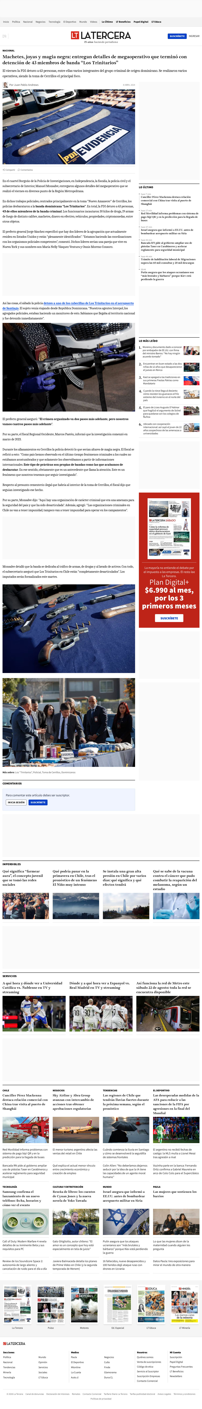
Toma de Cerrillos (51, 772)
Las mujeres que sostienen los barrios (175, 1194)
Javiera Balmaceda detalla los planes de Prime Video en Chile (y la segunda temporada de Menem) (75, 1265)
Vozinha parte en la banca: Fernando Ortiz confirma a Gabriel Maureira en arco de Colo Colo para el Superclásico (176, 1169)
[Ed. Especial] (118, 1323)
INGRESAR (194, 36)
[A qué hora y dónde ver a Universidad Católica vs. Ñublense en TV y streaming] (34, 1014)
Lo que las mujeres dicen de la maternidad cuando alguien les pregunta (171, 1245)
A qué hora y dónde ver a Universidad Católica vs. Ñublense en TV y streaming (32, 988)
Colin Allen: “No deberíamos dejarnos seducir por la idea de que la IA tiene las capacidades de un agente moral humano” (125, 1171)
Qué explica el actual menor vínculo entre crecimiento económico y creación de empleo (74, 1169)
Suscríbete (39, 802)
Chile (6, 1090)
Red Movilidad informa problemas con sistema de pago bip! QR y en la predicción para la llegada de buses (170, 217)
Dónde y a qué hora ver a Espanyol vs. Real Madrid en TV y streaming (99, 986)
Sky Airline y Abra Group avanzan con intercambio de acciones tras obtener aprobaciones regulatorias (73, 1102)
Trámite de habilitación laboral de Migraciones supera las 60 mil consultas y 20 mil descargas (168, 261)
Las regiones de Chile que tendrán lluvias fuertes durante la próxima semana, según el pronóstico (126, 1102)
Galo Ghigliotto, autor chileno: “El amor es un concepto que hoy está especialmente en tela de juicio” (73, 1245)
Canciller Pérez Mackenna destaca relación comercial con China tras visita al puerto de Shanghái (166, 200)
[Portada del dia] (169, 557)
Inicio (6, 21)
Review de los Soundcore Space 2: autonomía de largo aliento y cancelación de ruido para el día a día (25, 1265)
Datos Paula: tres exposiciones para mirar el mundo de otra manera (174, 1263)
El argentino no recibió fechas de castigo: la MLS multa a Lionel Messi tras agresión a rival (174, 1153)
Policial (37, 772)
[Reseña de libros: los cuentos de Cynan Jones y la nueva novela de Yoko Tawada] (76, 1222)
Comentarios (27, 169)
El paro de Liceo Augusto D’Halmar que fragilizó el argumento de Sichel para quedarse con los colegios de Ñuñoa (162, 412)
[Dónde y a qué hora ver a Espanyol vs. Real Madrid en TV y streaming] (101, 1014)
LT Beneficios (123, 21)
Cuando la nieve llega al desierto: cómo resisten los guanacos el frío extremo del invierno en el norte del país (161, 395)
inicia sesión (16, 802)
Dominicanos (68, 772)
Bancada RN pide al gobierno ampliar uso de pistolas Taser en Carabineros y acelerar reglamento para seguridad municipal (166, 246)
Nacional (28, 21)
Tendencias (110, 1090)
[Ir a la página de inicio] (101, 36)
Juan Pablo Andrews (26, 85)
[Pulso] (51, 1323)
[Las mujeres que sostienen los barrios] (176, 1222)
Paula (156, 1187)
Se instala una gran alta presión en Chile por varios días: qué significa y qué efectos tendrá (124, 878)
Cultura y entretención (68, 1187)
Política (16, 21)
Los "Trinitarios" (23, 772)
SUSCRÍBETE (169, 618)
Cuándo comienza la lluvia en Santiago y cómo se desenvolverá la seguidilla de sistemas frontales (126, 1153)
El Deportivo (69, 21)
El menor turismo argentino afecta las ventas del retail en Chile (75, 1151)
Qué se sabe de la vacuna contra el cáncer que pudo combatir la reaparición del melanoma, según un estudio (175, 880)
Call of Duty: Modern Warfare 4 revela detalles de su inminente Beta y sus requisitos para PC (24, 1245)
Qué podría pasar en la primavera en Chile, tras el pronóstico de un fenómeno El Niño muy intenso (75, 878)
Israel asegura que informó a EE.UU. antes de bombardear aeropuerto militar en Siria (167, 232)
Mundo (83, 21)
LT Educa (156, 21)
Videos (93, 21)
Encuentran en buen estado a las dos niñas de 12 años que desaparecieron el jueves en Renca (162, 367)
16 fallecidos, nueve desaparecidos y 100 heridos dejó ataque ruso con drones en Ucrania (124, 1265)
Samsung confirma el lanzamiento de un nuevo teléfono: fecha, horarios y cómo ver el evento (22, 1198)
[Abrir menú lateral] (5, 36)
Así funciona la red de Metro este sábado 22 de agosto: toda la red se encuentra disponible (163, 988)
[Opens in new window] (84, 1323)
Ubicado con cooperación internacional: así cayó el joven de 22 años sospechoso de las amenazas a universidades (162, 428)
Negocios (40, 21)
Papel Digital (141, 21)
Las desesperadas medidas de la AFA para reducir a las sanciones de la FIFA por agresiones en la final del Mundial (176, 1104)
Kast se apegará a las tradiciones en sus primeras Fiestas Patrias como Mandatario (161, 380)
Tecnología (54, 21)
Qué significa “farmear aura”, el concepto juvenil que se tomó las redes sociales (23, 878)
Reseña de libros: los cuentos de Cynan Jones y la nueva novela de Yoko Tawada (74, 1196)
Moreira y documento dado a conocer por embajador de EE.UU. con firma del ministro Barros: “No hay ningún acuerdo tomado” (162, 352)
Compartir (10, 169)
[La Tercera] (17, 1323)
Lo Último (107, 21)
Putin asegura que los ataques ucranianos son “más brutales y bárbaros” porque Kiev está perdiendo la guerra (167, 276)
